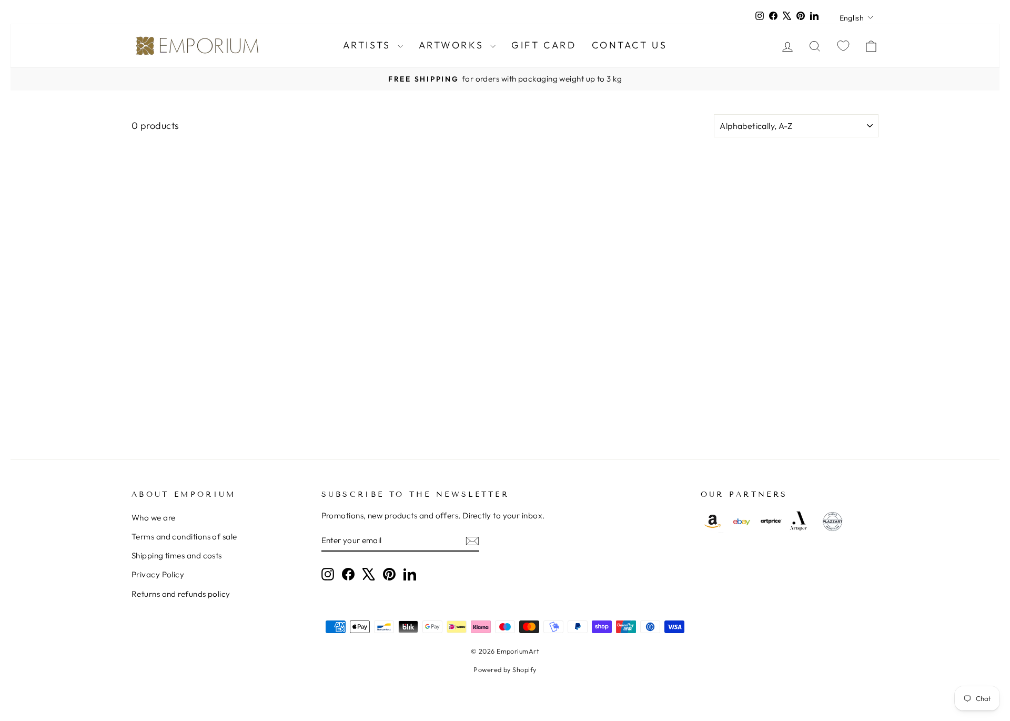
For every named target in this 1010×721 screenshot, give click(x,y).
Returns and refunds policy (181, 594)
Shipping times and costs (177, 555)
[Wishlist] (843, 45)
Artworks (453, 45)
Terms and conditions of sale (184, 537)
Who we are (154, 518)
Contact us (629, 45)
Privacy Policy (158, 574)
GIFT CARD (543, 45)
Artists (369, 45)
